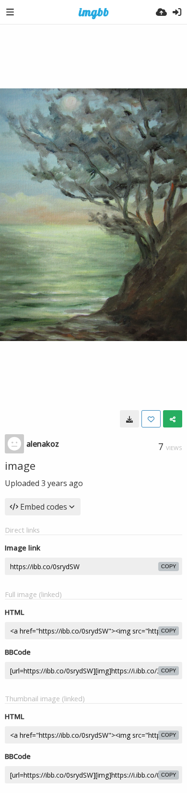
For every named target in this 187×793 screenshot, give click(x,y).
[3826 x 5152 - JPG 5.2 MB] (129, 418)
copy (168, 566)
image (20, 465)
